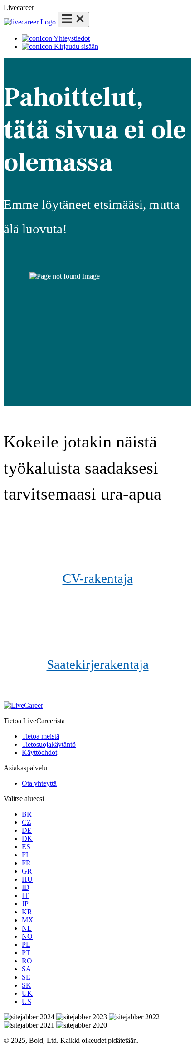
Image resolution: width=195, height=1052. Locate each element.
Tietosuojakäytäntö (49, 744)
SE (26, 977)
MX (28, 920)
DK (27, 838)
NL (27, 928)
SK (26, 985)
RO (27, 961)
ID (25, 887)
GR (27, 871)
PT (26, 952)
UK (27, 993)
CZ (26, 822)
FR (26, 863)
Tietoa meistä (40, 736)
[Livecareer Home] (31, 22)
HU (27, 879)
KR (27, 912)
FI (25, 855)
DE (27, 830)
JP (25, 904)
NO (27, 936)
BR (27, 814)
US (26, 1001)
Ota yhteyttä (39, 783)
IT (25, 895)
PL (26, 944)
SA (26, 969)
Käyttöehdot (39, 752)
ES (26, 846)
